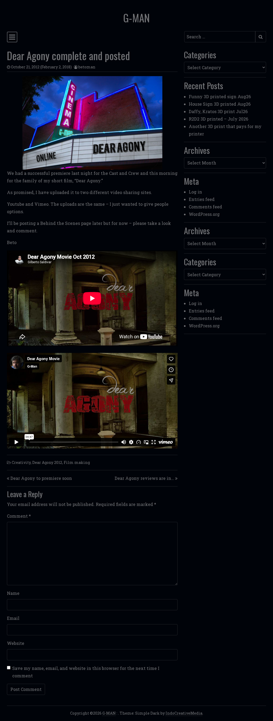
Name (13, 593)
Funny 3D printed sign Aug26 (220, 96)
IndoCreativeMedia (184, 713)
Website (15, 643)
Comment (19, 516)
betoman (86, 66)
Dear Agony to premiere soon (41, 478)
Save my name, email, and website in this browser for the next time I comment (85, 671)
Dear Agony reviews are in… (144, 478)
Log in (195, 192)
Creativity (21, 462)
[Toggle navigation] (12, 37)
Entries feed (202, 199)
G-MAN (136, 17)
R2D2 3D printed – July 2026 (218, 119)
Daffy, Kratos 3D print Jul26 (218, 111)
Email (13, 618)
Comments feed (205, 206)
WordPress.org (204, 214)
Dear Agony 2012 (47, 462)
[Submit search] (260, 36)
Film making (77, 462)
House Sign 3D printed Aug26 (220, 104)
